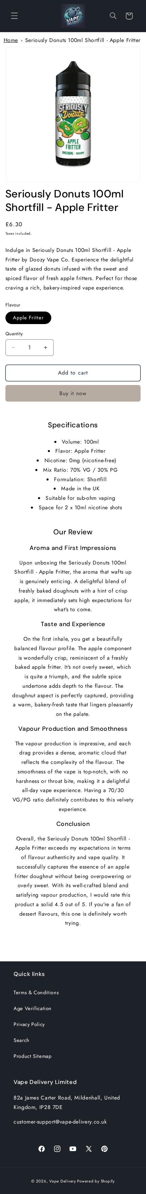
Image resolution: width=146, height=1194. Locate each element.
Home (11, 40)
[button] (14, 16)
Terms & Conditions (36, 992)
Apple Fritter (28, 317)
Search (22, 1040)
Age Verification (33, 1008)
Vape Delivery (62, 1181)
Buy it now (73, 393)
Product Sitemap (32, 1056)
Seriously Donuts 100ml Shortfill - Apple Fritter (83, 40)
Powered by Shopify (95, 1181)
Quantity (14, 333)
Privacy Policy (29, 1024)
